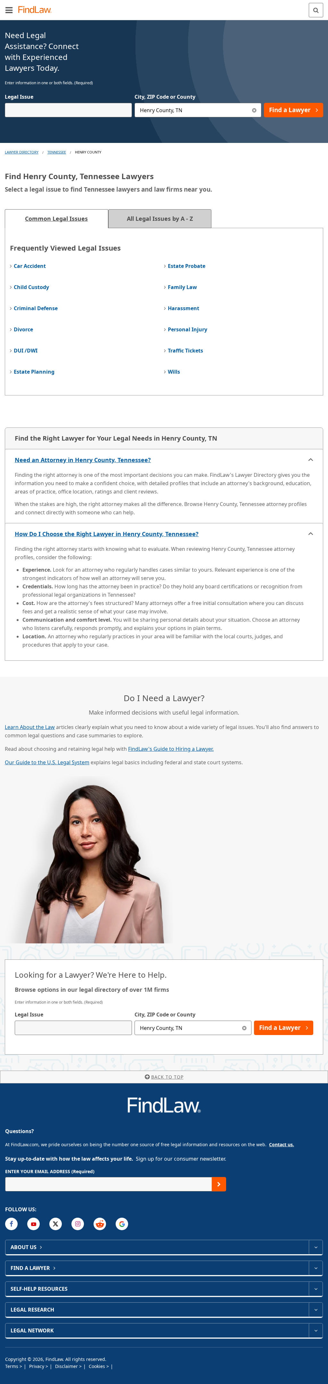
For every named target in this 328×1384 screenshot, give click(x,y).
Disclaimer (67, 1366)
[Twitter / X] (55, 1224)
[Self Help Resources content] (316, 1289)
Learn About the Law (30, 727)
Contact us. (281, 1144)
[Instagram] (77, 1224)
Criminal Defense (36, 308)
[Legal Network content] (316, 1330)
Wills (174, 371)
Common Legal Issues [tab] (56, 218)
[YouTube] (33, 1224)
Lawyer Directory (21, 152)
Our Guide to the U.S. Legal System (47, 762)
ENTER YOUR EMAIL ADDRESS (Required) (49, 1171)
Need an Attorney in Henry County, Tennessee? (83, 460)
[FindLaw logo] (37, 10)
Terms (12, 1366)
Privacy (37, 1366)
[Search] (316, 10)
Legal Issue (19, 96)
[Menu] (9, 10)
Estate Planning (34, 371)
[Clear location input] (254, 110)
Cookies (97, 1366)
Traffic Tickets (185, 350)
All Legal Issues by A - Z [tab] (160, 218)
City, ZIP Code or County (165, 96)
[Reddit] (100, 1224)
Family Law (182, 287)
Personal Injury (187, 329)
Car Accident (30, 265)
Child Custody (31, 287)
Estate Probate (186, 265)
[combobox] (68, 110)
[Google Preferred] (122, 1224)
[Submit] (219, 1184)
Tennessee (56, 152)
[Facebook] (11, 1224)
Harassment (183, 308)
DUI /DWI (25, 350)
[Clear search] (244, 1028)
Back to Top (167, 1077)
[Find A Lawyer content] (316, 1268)
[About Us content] (316, 1247)
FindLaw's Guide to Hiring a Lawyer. (171, 748)
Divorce (23, 329)
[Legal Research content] (316, 1310)
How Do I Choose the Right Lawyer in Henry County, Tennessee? (107, 534)
